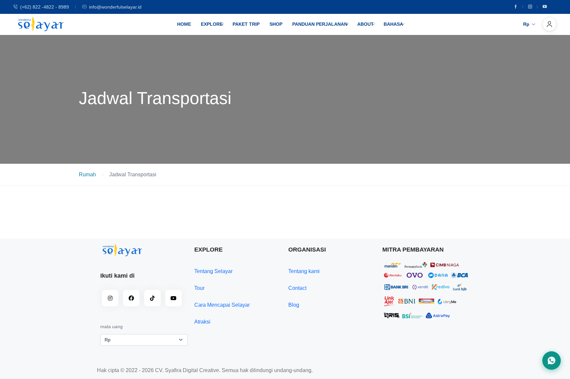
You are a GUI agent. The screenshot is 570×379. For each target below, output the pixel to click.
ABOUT (365, 24)
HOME (184, 24)
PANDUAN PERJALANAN (319, 24)
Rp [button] (526, 24)
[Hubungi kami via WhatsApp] (551, 360)
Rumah (87, 174)
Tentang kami (304, 271)
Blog (293, 305)
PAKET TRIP (246, 24)
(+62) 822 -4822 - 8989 (44, 7)
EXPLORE (212, 24)
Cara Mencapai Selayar (222, 305)
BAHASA (393, 24)
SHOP (275, 24)
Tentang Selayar (213, 271)
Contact (297, 288)
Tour (199, 288)
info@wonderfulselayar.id (115, 7)
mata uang (111, 326)
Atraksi (202, 322)
